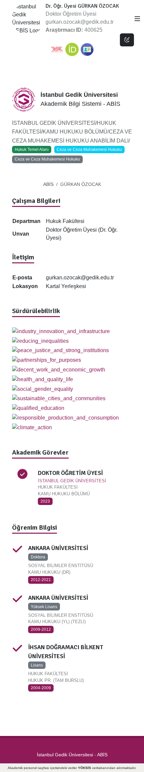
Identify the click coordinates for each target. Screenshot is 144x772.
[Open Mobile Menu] (137, 18)
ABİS (48, 184)
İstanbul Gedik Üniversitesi (65, 754)
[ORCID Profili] (72, 49)
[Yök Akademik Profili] (57, 49)
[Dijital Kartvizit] (87, 49)
